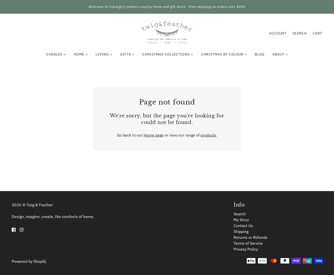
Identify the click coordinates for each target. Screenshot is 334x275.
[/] (167, 32)
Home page (154, 135)
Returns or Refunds (250, 237)
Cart (317, 33)
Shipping (241, 231)
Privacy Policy (246, 249)
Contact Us (243, 225)
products (208, 135)
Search (299, 33)
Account (278, 33)
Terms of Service (248, 243)
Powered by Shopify (29, 261)
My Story (241, 219)
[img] (14, 229)
